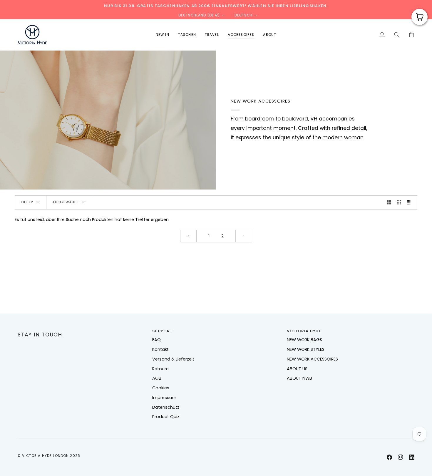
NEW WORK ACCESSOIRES (312, 359)
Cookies (160, 388)
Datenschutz (165, 407)
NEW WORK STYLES (305, 349)
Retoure (160, 369)
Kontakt (160, 349)
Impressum (164, 397)
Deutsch (243, 15)
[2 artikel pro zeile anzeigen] (389, 202)
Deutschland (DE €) (199, 15)
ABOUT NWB (299, 378)
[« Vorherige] (188, 236)
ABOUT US (297, 369)
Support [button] (162, 331)
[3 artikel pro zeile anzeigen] (399, 202)
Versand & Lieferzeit (173, 359)
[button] (187, 34)
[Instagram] (400, 457)
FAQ (156, 340)
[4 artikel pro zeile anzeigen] (410, 202)
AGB (156, 378)
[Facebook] (389, 457)
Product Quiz (165, 417)
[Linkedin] (411, 457)
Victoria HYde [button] (304, 331)
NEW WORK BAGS (304, 340)
